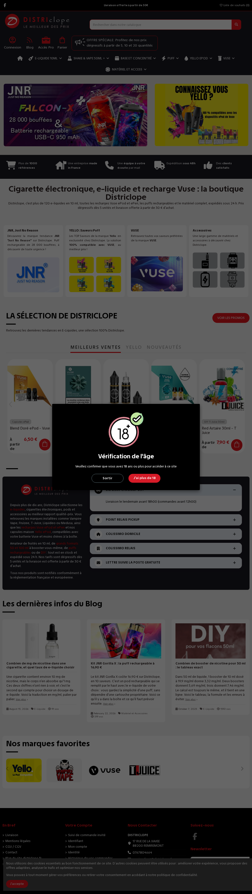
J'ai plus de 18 (144, 478)
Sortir (107, 478)
